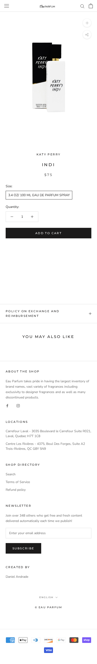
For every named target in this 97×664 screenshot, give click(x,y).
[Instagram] (18, 405)
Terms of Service (18, 482)
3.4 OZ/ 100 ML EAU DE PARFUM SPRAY (39, 195)
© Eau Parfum (48, 607)
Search (11, 474)
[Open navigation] (6, 6)
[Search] (82, 6)
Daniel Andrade (17, 576)
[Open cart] (91, 6)
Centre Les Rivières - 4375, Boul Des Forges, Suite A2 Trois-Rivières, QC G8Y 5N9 (45, 446)
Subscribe (23, 548)
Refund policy (16, 490)
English (46, 597)
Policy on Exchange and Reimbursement (33, 313)
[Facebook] (7, 405)
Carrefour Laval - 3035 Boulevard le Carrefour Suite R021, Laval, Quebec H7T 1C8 (48, 433)
